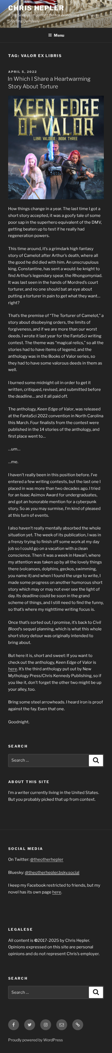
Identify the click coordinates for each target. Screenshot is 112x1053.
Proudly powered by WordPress (35, 1040)
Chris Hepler (36, 8)
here (12, 668)
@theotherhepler (46, 859)
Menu (59, 35)
